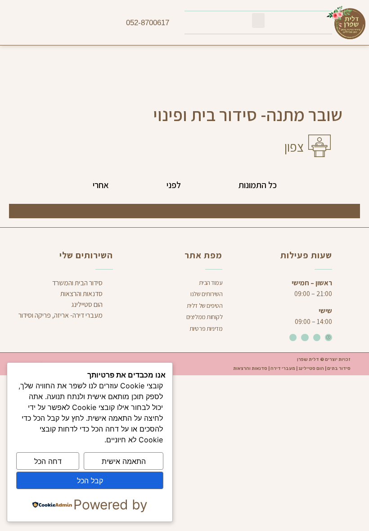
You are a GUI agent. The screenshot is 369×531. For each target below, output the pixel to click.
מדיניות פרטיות (206, 328)
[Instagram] (316, 337)
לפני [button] (173, 185)
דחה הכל (48, 461)
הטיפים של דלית (205, 306)
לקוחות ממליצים (204, 317)
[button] (258, 20)
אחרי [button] (101, 185)
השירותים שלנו (206, 294)
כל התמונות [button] (257, 185)
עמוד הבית (211, 283)
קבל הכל (90, 480)
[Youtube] (293, 337)
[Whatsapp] (304, 337)
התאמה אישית (124, 461)
